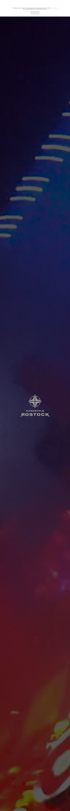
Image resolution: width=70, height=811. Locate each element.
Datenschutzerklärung (53, 8)
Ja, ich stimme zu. (35, 12)
